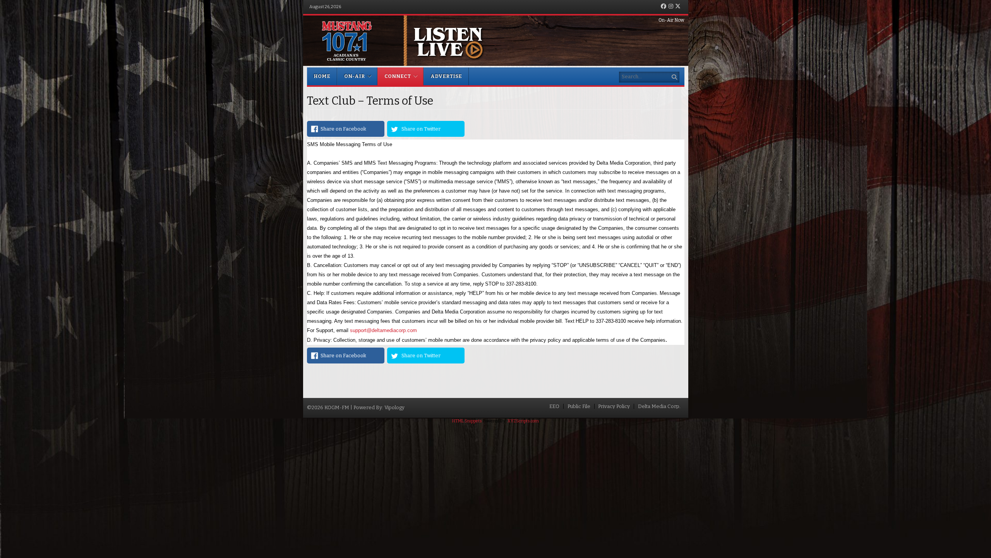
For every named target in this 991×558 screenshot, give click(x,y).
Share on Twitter (421, 129)
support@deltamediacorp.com (383, 330)
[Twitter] (678, 6)
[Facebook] (663, 6)
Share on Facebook (343, 129)
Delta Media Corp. (659, 406)
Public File (579, 406)
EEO (554, 406)
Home (322, 76)
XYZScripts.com (523, 421)
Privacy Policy (614, 406)
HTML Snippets (467, 421)
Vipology (394, 407)
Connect (397, 76)
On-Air (354, 76)
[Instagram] (671, 6)
